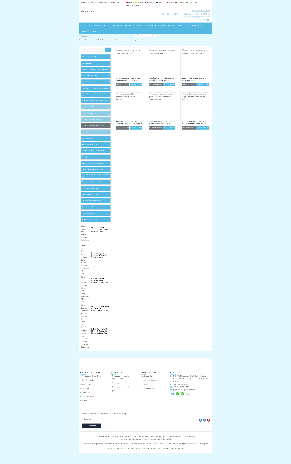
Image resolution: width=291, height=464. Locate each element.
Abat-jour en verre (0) (89, 219)
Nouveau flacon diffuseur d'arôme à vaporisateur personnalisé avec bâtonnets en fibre (99, 255)
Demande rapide (122, 84)
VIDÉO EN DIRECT (192, 25)
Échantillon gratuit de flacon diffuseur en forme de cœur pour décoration (99, 331)
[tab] (96, 56)
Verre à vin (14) (89, 107)
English (131, 2)
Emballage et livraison (120, 383)
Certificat (85, 388)
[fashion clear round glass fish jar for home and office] (129, 62)
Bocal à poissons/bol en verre (140, 40)
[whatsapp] (177, 394)
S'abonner (92, 426)
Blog (203, 25)
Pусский (161, 2)
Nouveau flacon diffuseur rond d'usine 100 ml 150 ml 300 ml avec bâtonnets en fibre (99, 280)
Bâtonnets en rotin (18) (90, 194)
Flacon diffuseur (130, 436)
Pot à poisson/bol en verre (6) (94, 125)
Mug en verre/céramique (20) (93, 132)
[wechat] (182, 394)
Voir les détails (136, 84)
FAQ (114, 391)
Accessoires (160, 25)
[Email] (187, 394)
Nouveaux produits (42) (90, 57)
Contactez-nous (201, 10)
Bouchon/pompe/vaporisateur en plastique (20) (96, 176)
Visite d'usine (87, 384)
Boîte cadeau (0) (87, 207)
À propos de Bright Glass (91, 376)
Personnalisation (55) (89, 144)
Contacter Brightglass (90, 31)
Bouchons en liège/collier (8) (92, 182)
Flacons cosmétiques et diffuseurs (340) (95, 69)
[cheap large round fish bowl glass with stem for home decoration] (129, 105)
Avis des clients (148, 376)
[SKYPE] (172, 394)
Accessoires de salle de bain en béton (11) (96, 88)
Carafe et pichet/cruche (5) (93, 119)
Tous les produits (93, 40)
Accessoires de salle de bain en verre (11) (96, 82)
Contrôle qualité (88, 380)
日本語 (171, 2)
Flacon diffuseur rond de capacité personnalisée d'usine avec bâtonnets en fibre (100, 308)
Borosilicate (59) (87, 138)
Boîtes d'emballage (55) (90, 188)
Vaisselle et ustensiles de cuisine (114, 40)
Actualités (85, 400)
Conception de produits (121, 387)
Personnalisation (176, 25)
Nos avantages (148, 388)
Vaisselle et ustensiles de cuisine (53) (95, 100)
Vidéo (144, 384)
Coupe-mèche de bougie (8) (91, 201)
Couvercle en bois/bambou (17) (92, 169)
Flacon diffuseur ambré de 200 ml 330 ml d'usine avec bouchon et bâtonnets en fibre (99, 230)
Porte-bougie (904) (88, 63)
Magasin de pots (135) (89, 75)
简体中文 (181, 2)
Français (151, 2)
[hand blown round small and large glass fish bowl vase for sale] (195, 105)
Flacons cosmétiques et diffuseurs (118, 25)
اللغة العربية (192, 2)
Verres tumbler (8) (90, 113)
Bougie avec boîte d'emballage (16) (94, 150)
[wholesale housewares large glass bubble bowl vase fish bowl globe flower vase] (162, 105)
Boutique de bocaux (144, 25)
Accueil (83, 25)
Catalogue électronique (151, 380)
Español (140, 2)
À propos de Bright (102, 436)
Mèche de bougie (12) (89, 213)
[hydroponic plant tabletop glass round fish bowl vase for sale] (195, 62)
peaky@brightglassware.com (199, 17)
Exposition (86, 392)
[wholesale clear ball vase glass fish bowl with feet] (162, 62)
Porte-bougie (94, 25)
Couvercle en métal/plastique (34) (93, 163)
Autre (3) (85, 157)
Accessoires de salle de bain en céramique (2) (96, 94)
